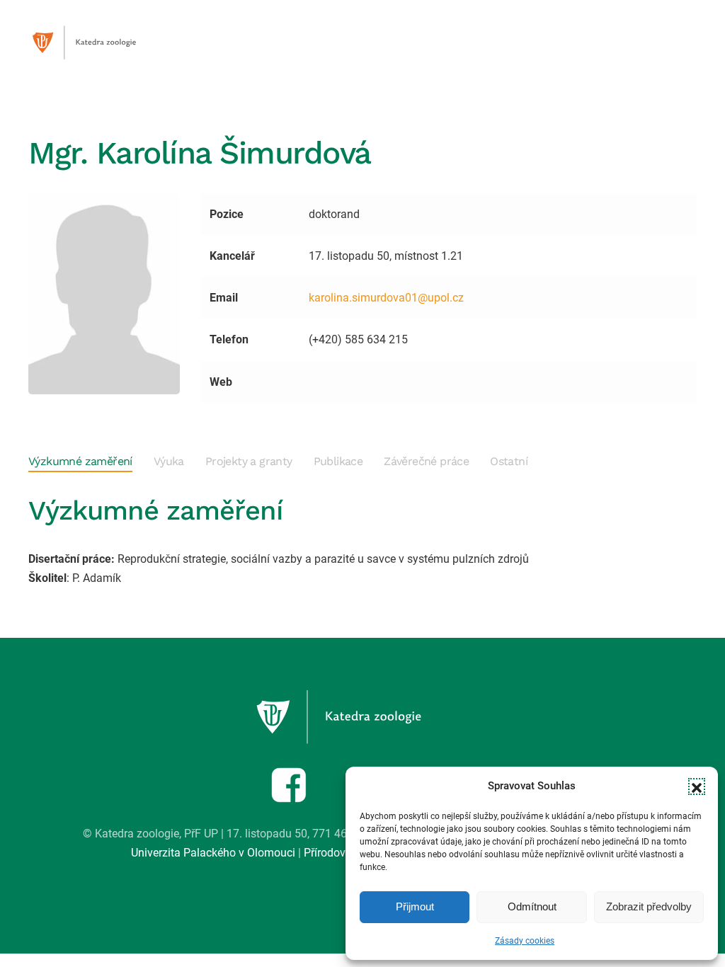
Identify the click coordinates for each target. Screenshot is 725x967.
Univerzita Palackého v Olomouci (213, 852)
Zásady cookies (524, 941)
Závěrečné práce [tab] (426, 461)
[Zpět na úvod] (99, 42)
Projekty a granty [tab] (248, 461)
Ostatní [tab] (508, 461)
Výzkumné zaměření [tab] (80, 461)
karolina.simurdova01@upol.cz (386, 297)
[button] (697, 786)
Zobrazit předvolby (649, 906)
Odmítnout (532, 906)
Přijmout (415, 906)
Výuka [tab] (169, 461)
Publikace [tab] (338, 461)
